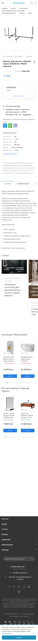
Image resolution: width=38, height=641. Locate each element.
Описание (7, 184)
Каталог (5, 519)
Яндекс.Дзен (19, 592)
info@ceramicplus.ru (20, 573)
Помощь (5, 550)
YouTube (19, 587)
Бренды (5, 534)
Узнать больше (7, 633)
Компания (6, 540)
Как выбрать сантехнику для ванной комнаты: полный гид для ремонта (12, 290)
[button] (7, 382)
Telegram (5, 125)
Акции (4, 524)
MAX (15, 125)
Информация (7, 545)
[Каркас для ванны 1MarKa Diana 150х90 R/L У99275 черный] (19, 34)
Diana (17, 150)
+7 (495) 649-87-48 (17, 566)
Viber (24, 587)
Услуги (5, 529)
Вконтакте (9, 587)
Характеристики (23, 184)
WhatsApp (10, 125)
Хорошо (19, 637)
